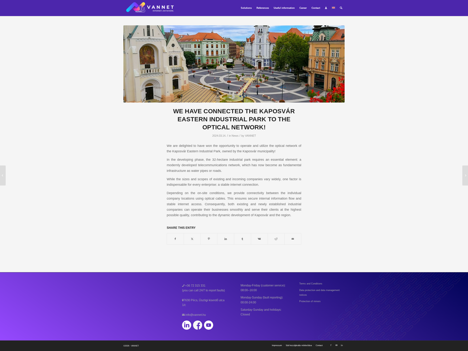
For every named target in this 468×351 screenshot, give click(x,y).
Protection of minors (310, 301)
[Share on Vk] (259, 238)
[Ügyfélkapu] (325, 8)
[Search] (341, 8)
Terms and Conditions (310, 283)
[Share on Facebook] (175, 238)
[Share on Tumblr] (242, 238)
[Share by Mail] (292, 238)
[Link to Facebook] (331, 345)
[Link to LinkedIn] (342, 345)
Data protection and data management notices (319, 292)
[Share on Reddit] (276, 238)
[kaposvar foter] (234, 64)
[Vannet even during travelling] (3, 175)
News (235, 135)
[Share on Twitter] (192, 238)
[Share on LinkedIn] (225, 238)
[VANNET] (150, 8)
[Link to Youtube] (336, 345)
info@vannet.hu (195, 314)
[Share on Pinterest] (209, 238)
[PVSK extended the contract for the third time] (465, 175)
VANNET (250, 135)
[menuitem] (246, 8)
